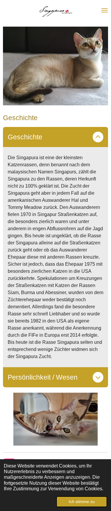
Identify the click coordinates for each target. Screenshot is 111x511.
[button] (102, 397)
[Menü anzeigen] (104, 10)
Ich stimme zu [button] (82, 501)
